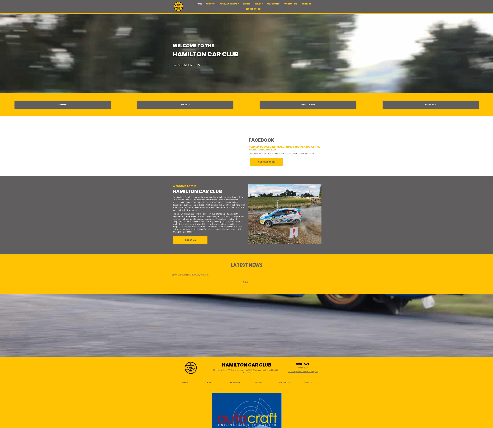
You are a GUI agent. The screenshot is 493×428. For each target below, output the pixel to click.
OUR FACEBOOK (266, 161)
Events (185, 382)
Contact (258, 382)
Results (209, 382)
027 (299, 368)
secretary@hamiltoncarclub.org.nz (303, 371)
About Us (308, 382)
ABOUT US (190, 240)
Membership (284, 382)
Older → (246, 282)
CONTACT (430, 104)
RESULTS (185, 104)
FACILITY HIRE (308, 104)
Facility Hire (235, 382)
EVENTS (62, 104)
